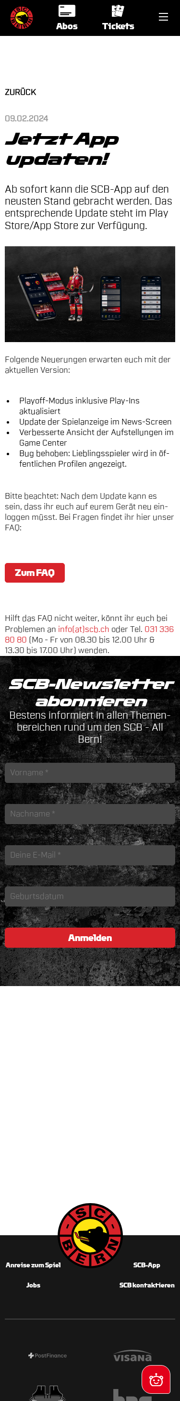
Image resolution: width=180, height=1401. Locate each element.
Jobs (33, 1285)
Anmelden (90, 937)
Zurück (20, 92)
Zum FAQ (35, 572)
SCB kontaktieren (147, 1285)
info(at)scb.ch (83, 629)
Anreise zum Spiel (33, 1265)
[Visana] (133, 1357)
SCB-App (146, 1265)
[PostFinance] (47, 1357)
